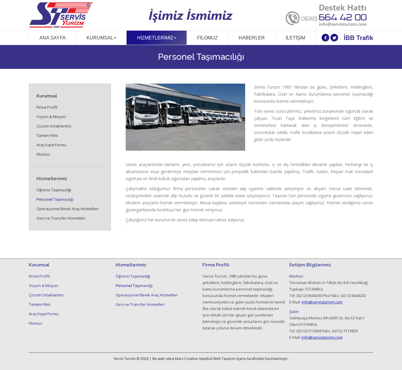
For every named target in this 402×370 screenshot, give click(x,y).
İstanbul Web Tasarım (217, 358)
